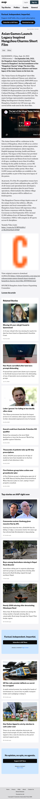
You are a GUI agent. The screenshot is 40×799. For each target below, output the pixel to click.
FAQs (19, 789)
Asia (3, 50)
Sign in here (25, 647)
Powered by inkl (20, 794)
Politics (17, 7)
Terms (7, 789)
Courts (25, 7)
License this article (8, 293)
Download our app (27, 22)
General (34, 7)
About (24, 789)
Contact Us (31, 789)
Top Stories (6, 7)
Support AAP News (20, 761)
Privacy (13, 789)
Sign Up (34, 2)
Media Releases (20, 791)
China (9, 50)
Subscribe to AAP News (10, 22)
